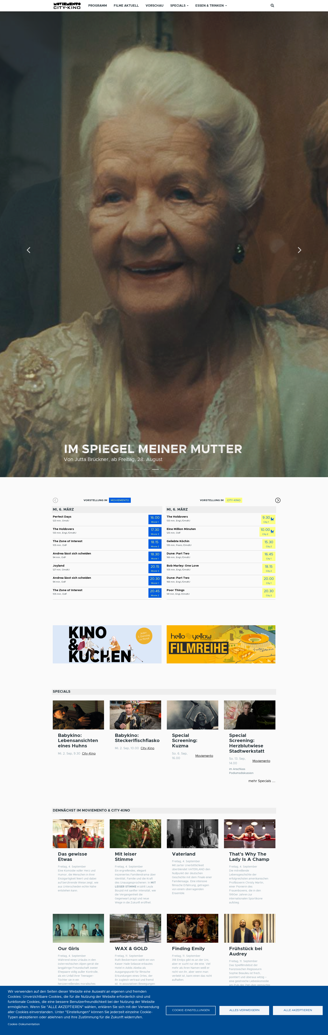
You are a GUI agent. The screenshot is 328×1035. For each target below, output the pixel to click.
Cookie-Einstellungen (191, 1010)
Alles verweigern (244, 1010)
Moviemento (204, 755)
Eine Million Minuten (181, 529)
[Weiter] (299, 250)
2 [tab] (138, 470)
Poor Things (175, 590)
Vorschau (154, 5)
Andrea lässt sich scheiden (72, 553)
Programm (97, 5)
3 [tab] (146, 470)
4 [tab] (155, 470)
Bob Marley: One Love (183, 565)
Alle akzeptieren (298, 1010)
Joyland (58, 565)
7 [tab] (181, 470)
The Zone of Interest (67, 541)
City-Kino (89, 753)
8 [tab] (190, 470)
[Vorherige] (29, 250)
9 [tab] (199, 470)
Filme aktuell (126, 5)
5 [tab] (164, 470)
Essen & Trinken (209, 5)
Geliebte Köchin (178, 541)
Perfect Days (62, 516)
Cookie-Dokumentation (24, 1024)
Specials (177, 5)
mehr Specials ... (261, 781)
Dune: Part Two (178, 553)
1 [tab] (129, 470)
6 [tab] (172, 470)
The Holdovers (63, 529)
